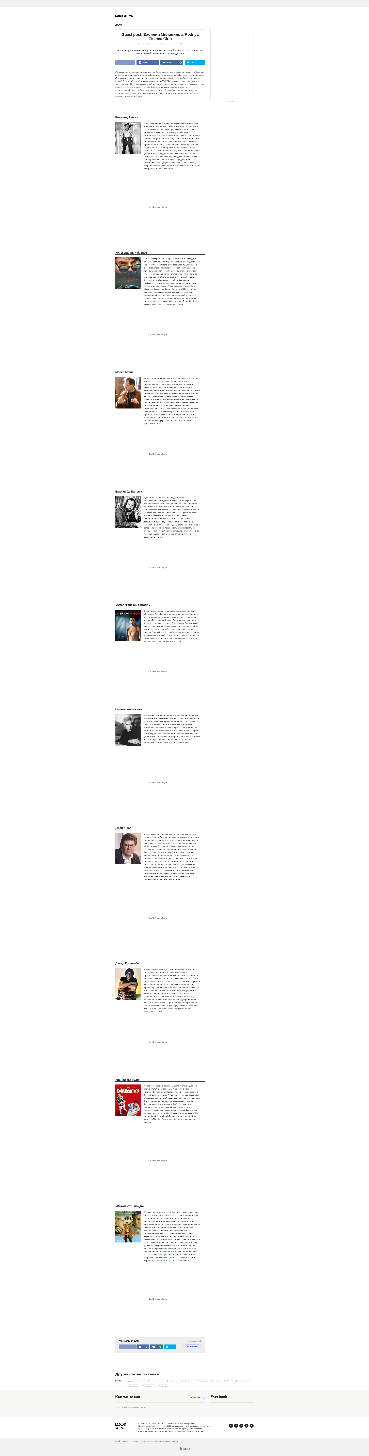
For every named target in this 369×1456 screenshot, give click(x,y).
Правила (166, 1441)
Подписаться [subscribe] (196, 1398)
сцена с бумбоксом (169, 1257)
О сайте (118, 1441)
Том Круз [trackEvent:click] (159, 1381)
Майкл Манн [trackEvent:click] (215, 1381)
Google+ (246, 1426)
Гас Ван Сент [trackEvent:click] (146, 1381)
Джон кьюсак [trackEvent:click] (133, 1386)
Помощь (175, 1441)
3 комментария (192, 1347)
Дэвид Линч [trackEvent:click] (132, 1381)
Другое (118, 25)
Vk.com (236, 1426)
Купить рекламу (232, 101)
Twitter (241, 1426)
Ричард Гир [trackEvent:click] (202, 1381)
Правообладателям (154, 1441)
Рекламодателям (138, 1441)
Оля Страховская (164, 44)
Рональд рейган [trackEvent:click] (148, 1386)
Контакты (126, 1441)
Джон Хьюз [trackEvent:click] (171, 1381)
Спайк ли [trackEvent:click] (227, 1381)
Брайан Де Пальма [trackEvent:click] (186, 1381)
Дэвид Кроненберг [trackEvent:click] (242, 1381)
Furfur (184, 1449)
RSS (252, 1426)
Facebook (231, 1426)
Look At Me (124, 16)
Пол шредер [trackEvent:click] (163, 1386)
